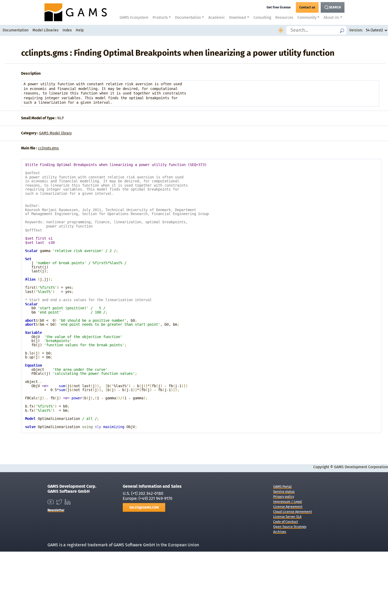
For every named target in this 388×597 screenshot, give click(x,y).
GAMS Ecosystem (134, 17)
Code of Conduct (285, 522)
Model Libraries (45, 30)
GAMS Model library (55, 133)
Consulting (262, 17)
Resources (284, 17)
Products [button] (160, 17)
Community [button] (306, 17)
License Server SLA (287, 517)
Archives (279, 532)
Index (67, 30)
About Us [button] (331, 17)
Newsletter (56, 510)
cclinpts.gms (48, 148)
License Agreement (287, 507)
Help (80, 30)
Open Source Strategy (289, 527)
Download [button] (237, 17)
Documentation (16, 30)
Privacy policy (283, 497)
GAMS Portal (282, 487)
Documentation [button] (188, 17)
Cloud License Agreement (292, 512)
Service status (284, 492)
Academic (216, 17)
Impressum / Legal (287, 502)
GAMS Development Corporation (361, 467)
